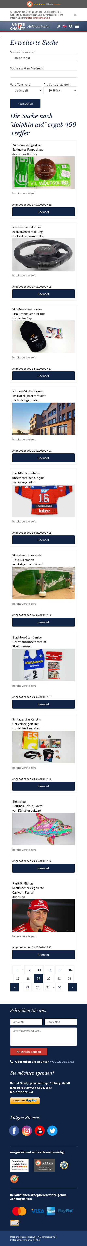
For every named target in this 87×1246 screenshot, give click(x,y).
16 (70, 970)
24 (37, 987)
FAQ (39, 1236)
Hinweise (57, 4)
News (32, 1236)
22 (69, 978)
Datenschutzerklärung (38, 17)
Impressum (49, 1236)
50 (60, 987)
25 (48, 987)
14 (49, 970)
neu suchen (25, 103)
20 (48, 978)
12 (29, 970)
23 (27, 987)
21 (59, 978)
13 (39, 970)
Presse (24, 1236)
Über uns (14, 1236)
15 (60, 970)
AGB (38, 1239)
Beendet (43, 212)
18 (28, 978)
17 (17, 978)
